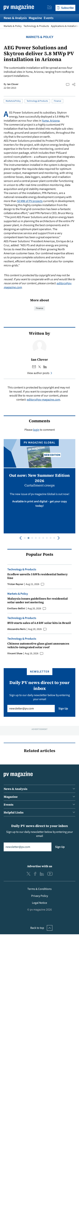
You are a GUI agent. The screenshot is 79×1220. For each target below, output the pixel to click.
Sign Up (63, 709)
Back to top (37, 928)
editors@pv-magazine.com (43, 400)
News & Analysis (15, 18)
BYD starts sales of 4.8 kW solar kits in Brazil (39, 623)
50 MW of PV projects (30, 201)
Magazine (35, 18)
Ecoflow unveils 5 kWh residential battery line (37, 576)
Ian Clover (12, 84)
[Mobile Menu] (49, 8)
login (36, 430)
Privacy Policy (39, 896)
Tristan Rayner (15, 584)
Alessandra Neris (16, 629)
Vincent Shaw (14, 653)
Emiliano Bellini (16, 608)
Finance (57, 101)
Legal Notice (39, 903)
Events (48, 18)
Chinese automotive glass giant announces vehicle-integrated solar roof (38, 645)
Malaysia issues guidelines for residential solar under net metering (37, 600)
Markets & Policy (13, 26)
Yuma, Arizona (51, 121)
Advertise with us (39, 866)
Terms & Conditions (39, 889)
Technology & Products (36, 26)
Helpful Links (14, 812)
